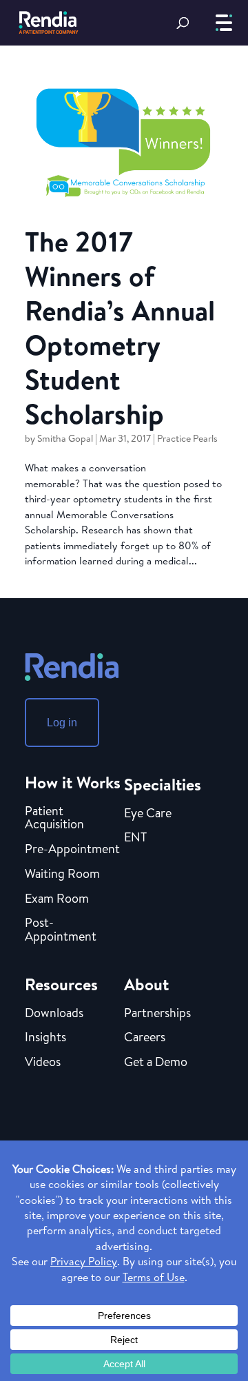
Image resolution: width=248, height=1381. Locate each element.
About (146, 984)
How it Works (73, 782)
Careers (144, 1037)
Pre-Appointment (72, 849)
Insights (45, 1037)
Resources (61, 984)
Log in (62, 722)
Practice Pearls (187, 438)
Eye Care (148, 813)
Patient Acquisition (54, 818)
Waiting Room (62, 874)
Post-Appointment (60, 930)
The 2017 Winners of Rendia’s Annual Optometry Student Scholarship (120, 327)
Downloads (54, 1013)
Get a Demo (155, 1062)
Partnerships (157, 1013)
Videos (43, 1062)
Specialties (162, 784)
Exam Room (57, 899)
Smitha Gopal (65, 438)
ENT (135, 838)
